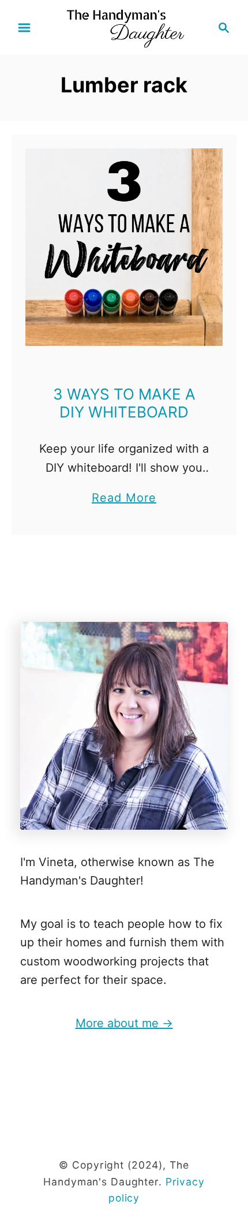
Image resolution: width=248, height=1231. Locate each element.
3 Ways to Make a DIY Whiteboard (124, 403)
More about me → (124, 1023)
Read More (124, 499)
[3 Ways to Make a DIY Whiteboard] (124, 247)
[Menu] (24, 28)
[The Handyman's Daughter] (124, 26)
